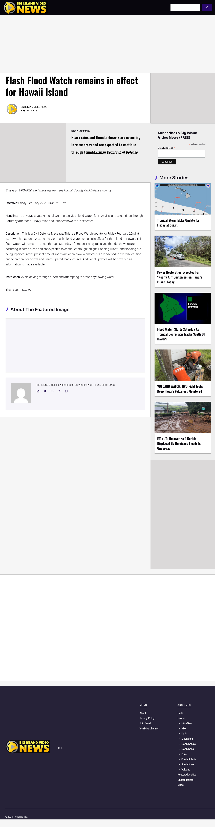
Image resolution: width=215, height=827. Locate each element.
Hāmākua (186, 723)
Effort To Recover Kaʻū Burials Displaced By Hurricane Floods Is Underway (179, 443)
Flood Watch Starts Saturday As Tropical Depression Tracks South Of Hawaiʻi (181, 334)
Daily (180, 713)
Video (181, 784)
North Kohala (188, 743)
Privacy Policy (147, 718)
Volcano (185, 769)
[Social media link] (37, 391)
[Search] (207, 7)
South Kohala (188, 759)
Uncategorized (185, 779)
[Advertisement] (107, 43)
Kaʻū (183, 733)
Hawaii (181, 718)
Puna (184, 754)
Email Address (166, 147)
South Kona (187, 764)
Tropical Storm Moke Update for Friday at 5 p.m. (178, 223)
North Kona (187, 748)
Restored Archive (187, 774)
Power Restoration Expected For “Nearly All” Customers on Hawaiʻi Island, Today (179, 277)
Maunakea (187, 738)
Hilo (183, 728)
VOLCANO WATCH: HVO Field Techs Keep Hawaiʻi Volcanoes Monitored (180, 389)
